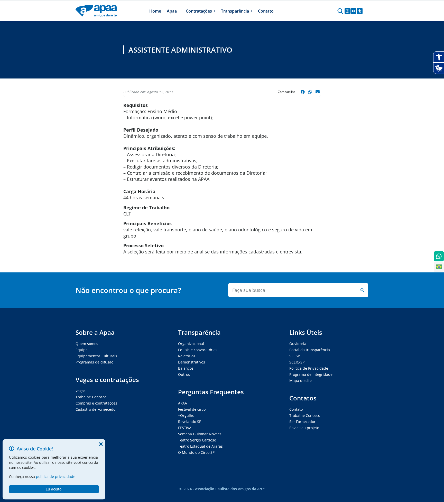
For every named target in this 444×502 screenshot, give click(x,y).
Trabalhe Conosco (91, 397)
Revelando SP (189, 421)
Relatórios (186, 355)
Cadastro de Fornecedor (96, 409)
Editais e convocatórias (197, 349)
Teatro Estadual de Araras (200, 446)
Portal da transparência (309, 349)
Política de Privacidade (308, 368)
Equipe (82, 349)
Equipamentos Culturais (96, 355)
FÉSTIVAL (185, 427)
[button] (303, 91)
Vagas (81, 390)
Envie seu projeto (304, 427)
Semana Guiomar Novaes (199, 433)
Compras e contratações (96, 403)
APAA (182, 403)
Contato (296, 409)
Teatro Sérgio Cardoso (197, 440)
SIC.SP (294, 355)
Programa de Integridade (310, 374)
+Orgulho (186, 415)
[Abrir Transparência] (251, 11)
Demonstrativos (191, 362)
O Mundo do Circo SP (196, 452)
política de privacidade (55, 476)
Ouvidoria (297, 343)
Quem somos (87, 343)
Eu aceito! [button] (54, 489)
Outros (184, 374)
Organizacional (191, 343)
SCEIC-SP (296, 362)
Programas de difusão (94, 362)
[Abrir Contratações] (214, 11)
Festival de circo (192, 409)
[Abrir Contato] (276, 11)
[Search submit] (361, 290)
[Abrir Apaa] (179, 11)
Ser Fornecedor (302, 421)
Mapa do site (300, 380)
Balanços (185, 368)
